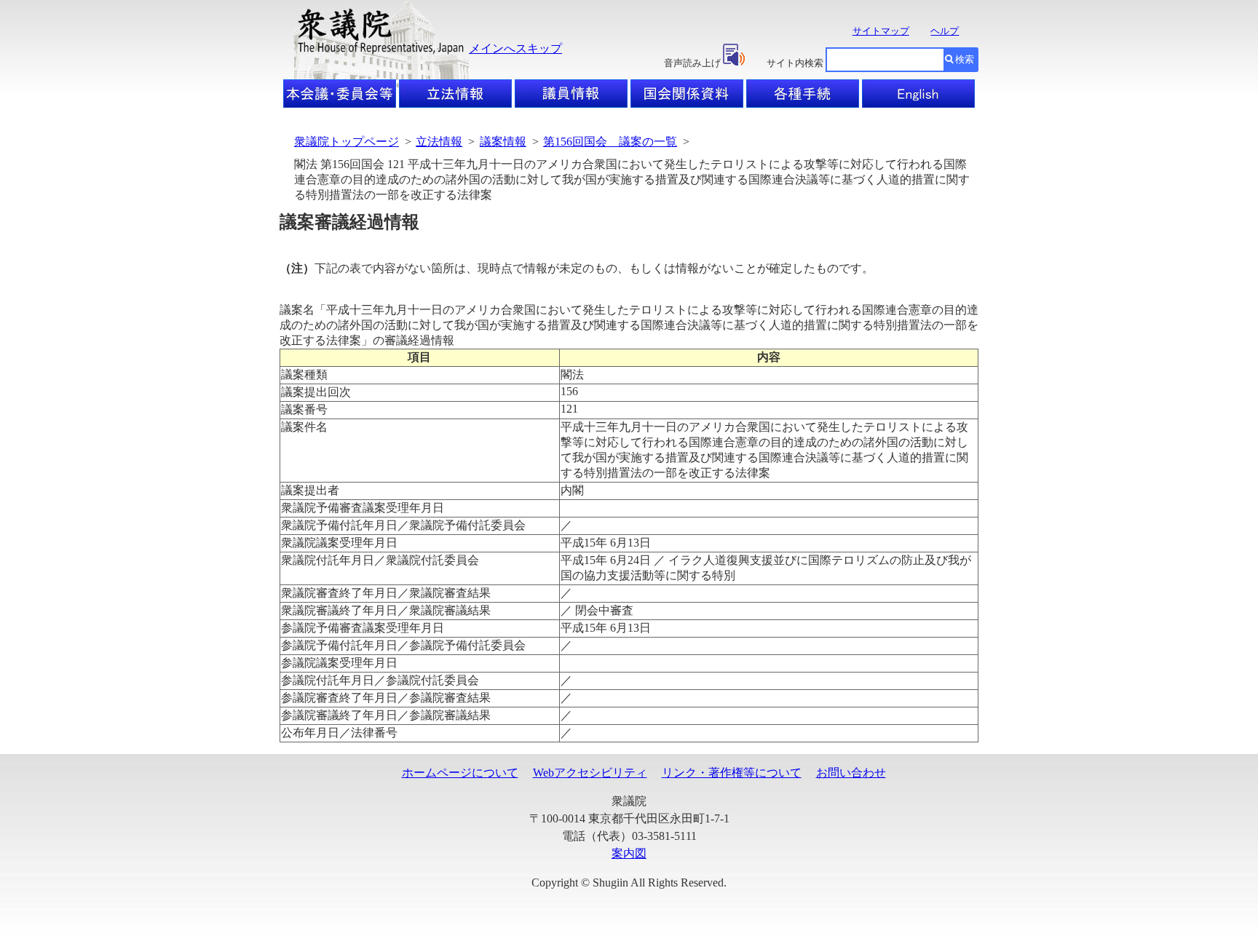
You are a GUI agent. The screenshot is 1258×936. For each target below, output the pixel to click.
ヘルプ (944, 30)
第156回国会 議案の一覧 (610, 141)
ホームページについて (460, 772)
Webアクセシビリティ (590, 772)
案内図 (629, 853)
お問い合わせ (851, 772)
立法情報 (439, 141)
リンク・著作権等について (732, 772)
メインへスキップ (515, 48)
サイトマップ (880, 30)
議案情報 (503, 141)
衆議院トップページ (346, 141)
